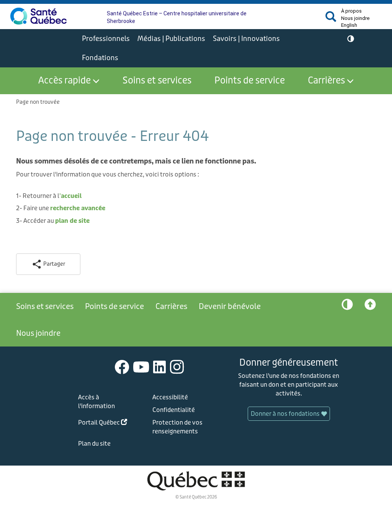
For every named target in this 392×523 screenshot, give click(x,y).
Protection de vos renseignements (177, 426)
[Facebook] (122, 367)
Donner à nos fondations (286, 414)
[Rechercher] (330, 20)
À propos (351, 11)
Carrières (326, 81)
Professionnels (106, 38)
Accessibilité (170, 397)
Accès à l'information (96, 401)
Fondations (100, 57)
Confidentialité (173, 410)
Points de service (249, 81)
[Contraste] (350, 39)
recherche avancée (77, 208)
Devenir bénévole (230, 306)
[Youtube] (141, 367)
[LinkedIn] (159, 367)
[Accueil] (38, 16)
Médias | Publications (171, 38)
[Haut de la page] (370, 306)
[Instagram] (177, 367)
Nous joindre (355, 18)
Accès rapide (64, 81)
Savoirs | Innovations (246, 38)
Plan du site (94, 444)
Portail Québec (107, 423)
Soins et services (156, 81)
